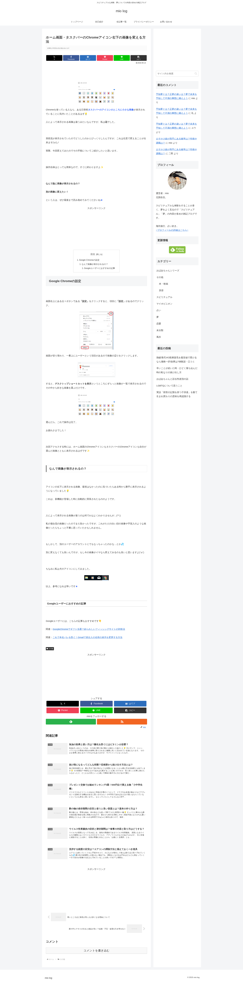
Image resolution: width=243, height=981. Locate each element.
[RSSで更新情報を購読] (122, 722)
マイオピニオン (164, 303)
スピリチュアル (164, 297)
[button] (138, 58)
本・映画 (163, 284)
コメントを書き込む (96, 950)
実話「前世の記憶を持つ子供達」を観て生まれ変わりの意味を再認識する (176, 394)
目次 (92, 254)
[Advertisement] (96, 71)
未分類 (159, 330)
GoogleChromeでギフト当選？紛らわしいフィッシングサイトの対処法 (89, 629)
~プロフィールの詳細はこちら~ (172, 230)
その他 (51, 649)
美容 (161, 290)
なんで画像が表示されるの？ (95, 264)
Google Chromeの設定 (89, 260)
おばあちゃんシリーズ (167, 270)
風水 (158, 337)
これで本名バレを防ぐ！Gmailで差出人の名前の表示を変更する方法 (87, 637)
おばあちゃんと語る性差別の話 (172, 379)
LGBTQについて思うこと (169, 385)
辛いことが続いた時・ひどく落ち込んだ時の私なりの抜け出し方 (176, 370)
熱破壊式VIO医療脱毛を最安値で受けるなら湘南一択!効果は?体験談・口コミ (176, 359)
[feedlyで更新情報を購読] (71, 722)
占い (158, 310)
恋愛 (158, 323)
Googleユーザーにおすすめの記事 (99, 268)
